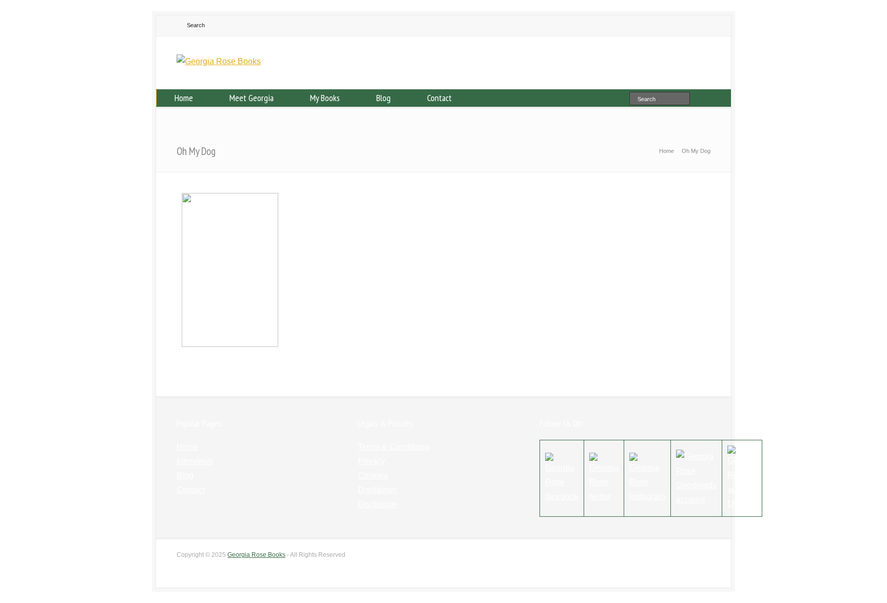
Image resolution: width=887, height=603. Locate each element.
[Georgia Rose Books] (219, 61)
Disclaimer (377, 489)
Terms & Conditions (393, 446)
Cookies (373, 475)
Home (184, 98)
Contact (439, 98)
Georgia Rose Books (256, 554)
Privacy (371, 461)
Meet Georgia (251, 98)
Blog (383, 98)
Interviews (195, 461)
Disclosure (377, 504)
